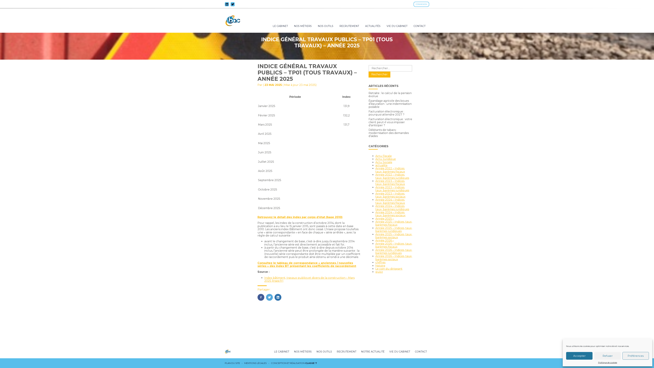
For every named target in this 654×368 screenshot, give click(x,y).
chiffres (380, 262)
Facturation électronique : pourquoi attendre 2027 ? (386, 113)
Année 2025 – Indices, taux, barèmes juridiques (393, 229)
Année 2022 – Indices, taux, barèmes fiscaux (390, 170)
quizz (379, 271)
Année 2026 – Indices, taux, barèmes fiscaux (393, 245)
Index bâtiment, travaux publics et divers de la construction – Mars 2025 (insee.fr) (309, 279)
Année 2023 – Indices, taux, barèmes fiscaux (390, 182)
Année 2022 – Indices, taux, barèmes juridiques (392, 176)
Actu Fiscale (383, 156)
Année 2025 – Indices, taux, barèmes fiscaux (393, 223)
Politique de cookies (607, 362)
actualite (381, 165)
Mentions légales (255, 363)
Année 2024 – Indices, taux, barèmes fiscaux (390, 201)
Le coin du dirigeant (388, 268)
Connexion (421, 4)
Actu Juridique (385, 159)
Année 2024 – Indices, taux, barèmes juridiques (392, 207)
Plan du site (232, 363)
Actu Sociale (383, 162)
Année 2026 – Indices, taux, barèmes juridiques (393, 251)
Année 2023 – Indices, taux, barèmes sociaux (390, 195)
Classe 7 (311, 363)
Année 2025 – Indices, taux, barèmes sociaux (393, 236)
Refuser (608, 355)
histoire (380, 265)
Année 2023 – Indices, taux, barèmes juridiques (392, 189)
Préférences (636, 355)
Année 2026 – (384, 240)
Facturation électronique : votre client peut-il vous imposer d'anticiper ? (390, 122)
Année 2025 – (384, 218)
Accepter (579, 355)
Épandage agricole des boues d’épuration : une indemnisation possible (390, 104)
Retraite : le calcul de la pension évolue (390, 94)
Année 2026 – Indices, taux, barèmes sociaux (393, 258)
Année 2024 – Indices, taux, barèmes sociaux (390, 214)
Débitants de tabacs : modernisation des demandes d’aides (389, 133)
